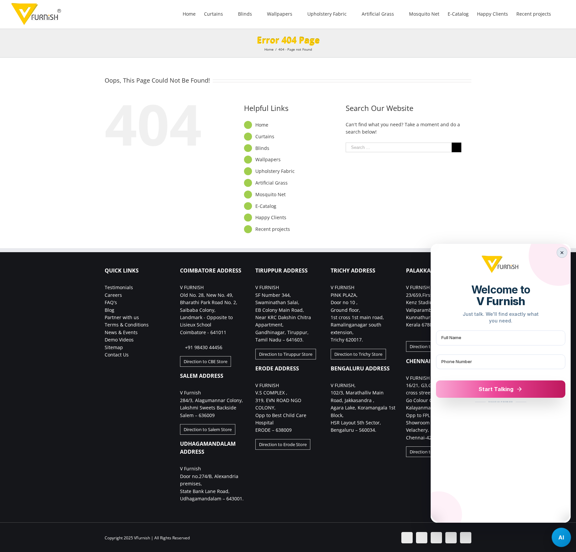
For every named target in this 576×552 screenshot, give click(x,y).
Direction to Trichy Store (358, 354)
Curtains (264, 136)
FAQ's (111, 302)
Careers (113, 295)
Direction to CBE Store (205, 361)
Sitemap (114, 347)
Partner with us (122, 317)
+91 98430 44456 (203, 347)
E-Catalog (265, 206)
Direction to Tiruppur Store (285, 354)
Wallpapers (268, 159)
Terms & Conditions (127, 324)
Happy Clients (270, 217)
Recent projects (272, 229)
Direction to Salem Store (208, 429)
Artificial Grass (271, 183)
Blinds (262, 148)
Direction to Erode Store (283, 444)
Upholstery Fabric (275, 171)
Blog (109, 310)
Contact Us (117, 354)
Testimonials (119, 287)
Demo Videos (119, 339)
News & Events (121, 332)
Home (261, 125)
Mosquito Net (270, 194)
